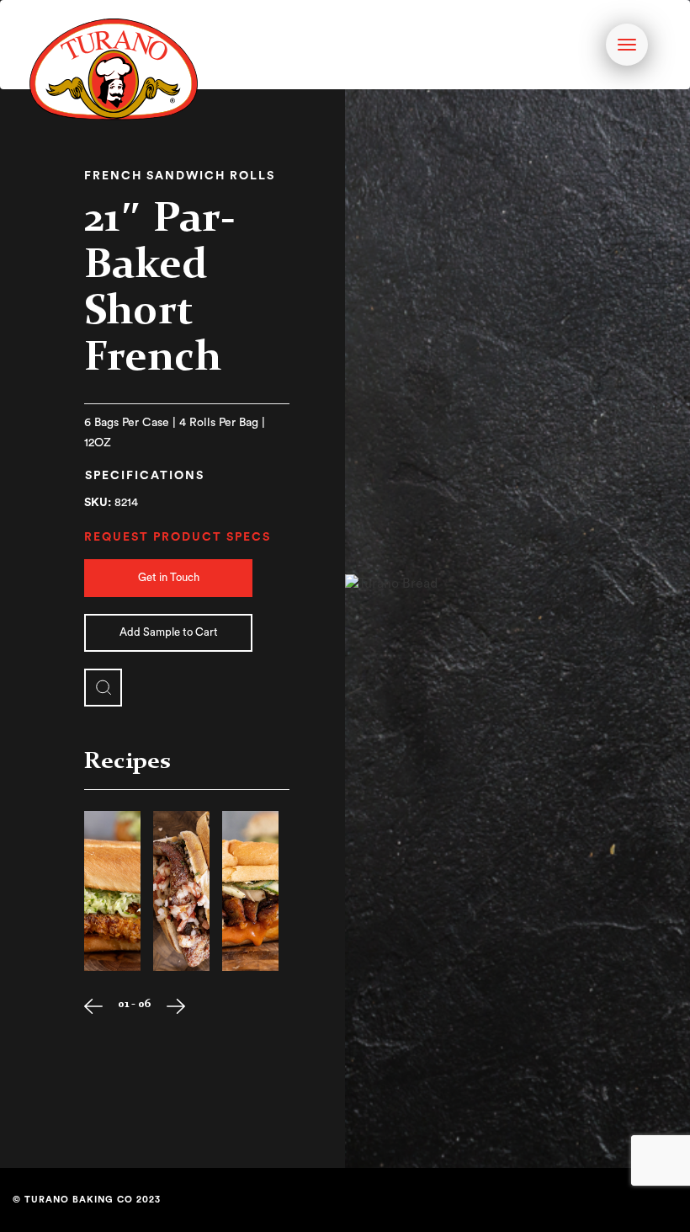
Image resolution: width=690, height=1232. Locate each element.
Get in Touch (168, 577)
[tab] (144, 477)
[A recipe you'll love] (112, 891)
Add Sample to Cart (168, 632)
